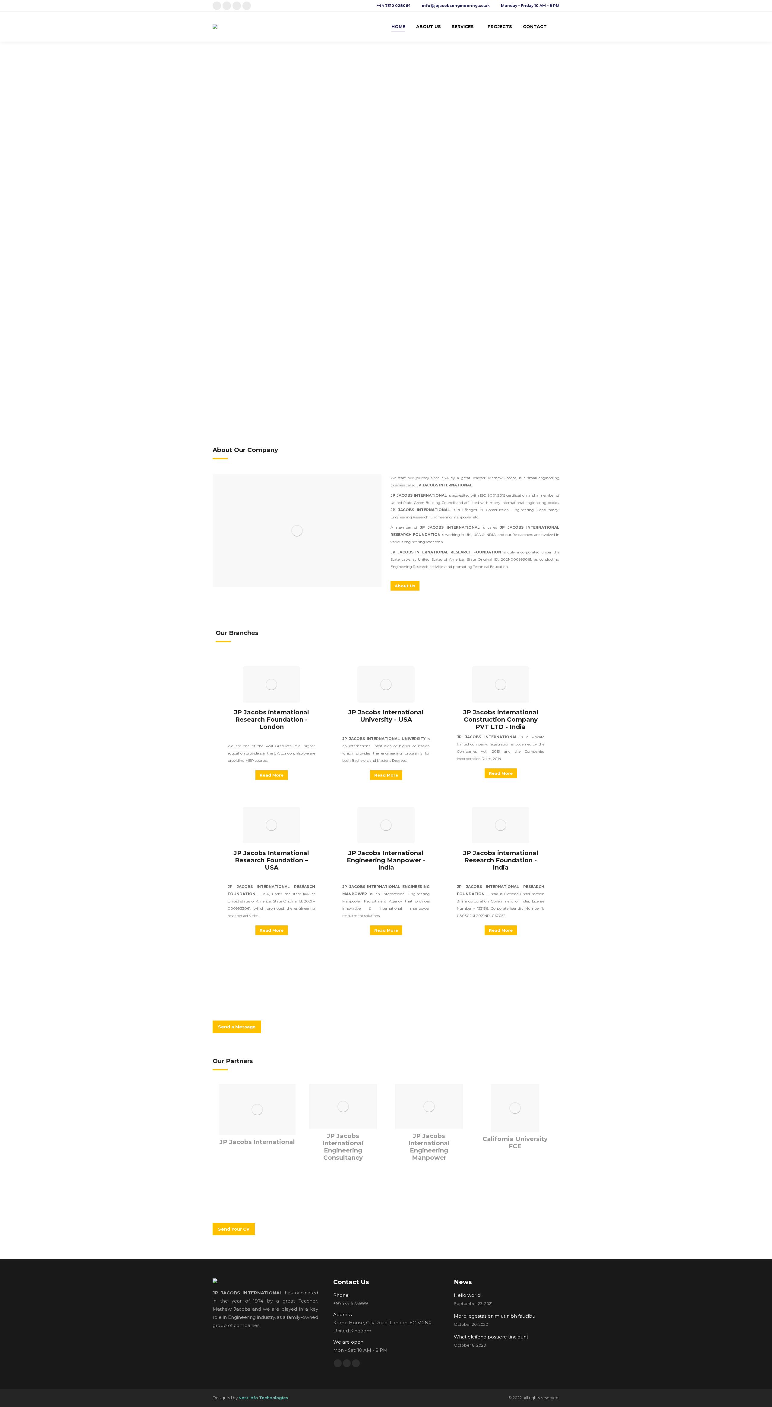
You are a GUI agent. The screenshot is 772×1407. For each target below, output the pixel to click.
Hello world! (467, 1295)
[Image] (297, 530)
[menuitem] (398, 26)
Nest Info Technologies (263, 1397)
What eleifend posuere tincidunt (491, 1337)
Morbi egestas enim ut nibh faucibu (494, 1316)
